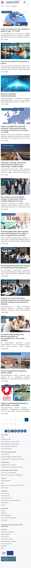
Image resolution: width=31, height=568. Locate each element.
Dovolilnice (4, 513)
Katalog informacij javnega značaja (10, 500)
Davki (2, 437)
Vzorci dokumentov (6, 448)
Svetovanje (4, 434)
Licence (3, 510)
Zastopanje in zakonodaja (9, 470)
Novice (14, 6)
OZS (2, 6)
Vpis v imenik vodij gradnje (8, 518)
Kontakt (3, 505)
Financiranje (4, 487)
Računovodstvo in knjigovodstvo (10, 444)
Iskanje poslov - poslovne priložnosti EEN (12, 485)
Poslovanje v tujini (6, 439)
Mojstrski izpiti (5, 454)
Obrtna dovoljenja (6, 515)
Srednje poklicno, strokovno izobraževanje (12, 459)
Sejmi (2, 483)
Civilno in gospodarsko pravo (9, 446)
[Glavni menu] (2, 2)
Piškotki (4, 546)
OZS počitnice (5, 536)
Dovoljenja (4, 508)
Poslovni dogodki (5, 480)
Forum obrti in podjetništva (8, 472)
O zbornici (4, 491)
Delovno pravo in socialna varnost (10, 441)
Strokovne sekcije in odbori (8, 464)
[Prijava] (24, 2)
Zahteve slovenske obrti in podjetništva (12, 475)
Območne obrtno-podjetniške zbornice (11, 467)
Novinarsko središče (6, 498)
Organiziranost (5, 493)
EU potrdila (4, 520)
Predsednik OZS (5, 495)
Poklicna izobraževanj (8, 452)
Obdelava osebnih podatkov (8, 541)
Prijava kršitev (5, 502)
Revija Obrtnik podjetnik (7, 532)
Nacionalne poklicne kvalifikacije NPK (11, 456)
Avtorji (3, 548)
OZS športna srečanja (7, 539)
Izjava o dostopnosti (6, 543)
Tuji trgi (8, 6)
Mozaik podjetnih (6, 534)
